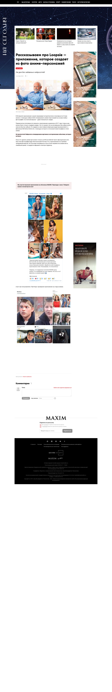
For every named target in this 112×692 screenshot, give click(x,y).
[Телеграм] (56, 441)
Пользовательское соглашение (51, 444)
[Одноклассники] (64, 441)
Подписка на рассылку (47, 422)
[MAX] (47, 441)
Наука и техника (49, 2)
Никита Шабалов (27, 376)
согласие (46, 424)
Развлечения (66, 2)
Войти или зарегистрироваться (63, 387)
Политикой (45, 426)
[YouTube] (60, 441)
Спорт (58, 2)
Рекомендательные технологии (51, 446)
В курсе (34, 2)
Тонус (74, 2)
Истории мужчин (83, 2)
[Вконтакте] (51, 441)
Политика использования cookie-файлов (71, 444)
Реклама (39, 444)
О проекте (33, 444)
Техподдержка (64, 446)
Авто (40, 2)
